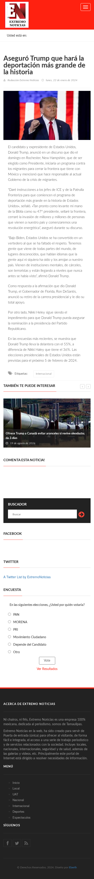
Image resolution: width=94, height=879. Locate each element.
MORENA (20, 622)
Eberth (73, 867)
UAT (15, 794)
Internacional (44, 373)
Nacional (18, 800)
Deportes (18, 811)
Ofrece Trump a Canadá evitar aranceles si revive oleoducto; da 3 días (45, 436)
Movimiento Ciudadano (29, 637)
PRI (15, 629)
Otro (16, 652)
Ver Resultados (47, 669)
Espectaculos (22, 817)
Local (16, 788)
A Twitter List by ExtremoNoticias (27, 577)
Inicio (16, 782)
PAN (16, 614)
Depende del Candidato (29, 644)
